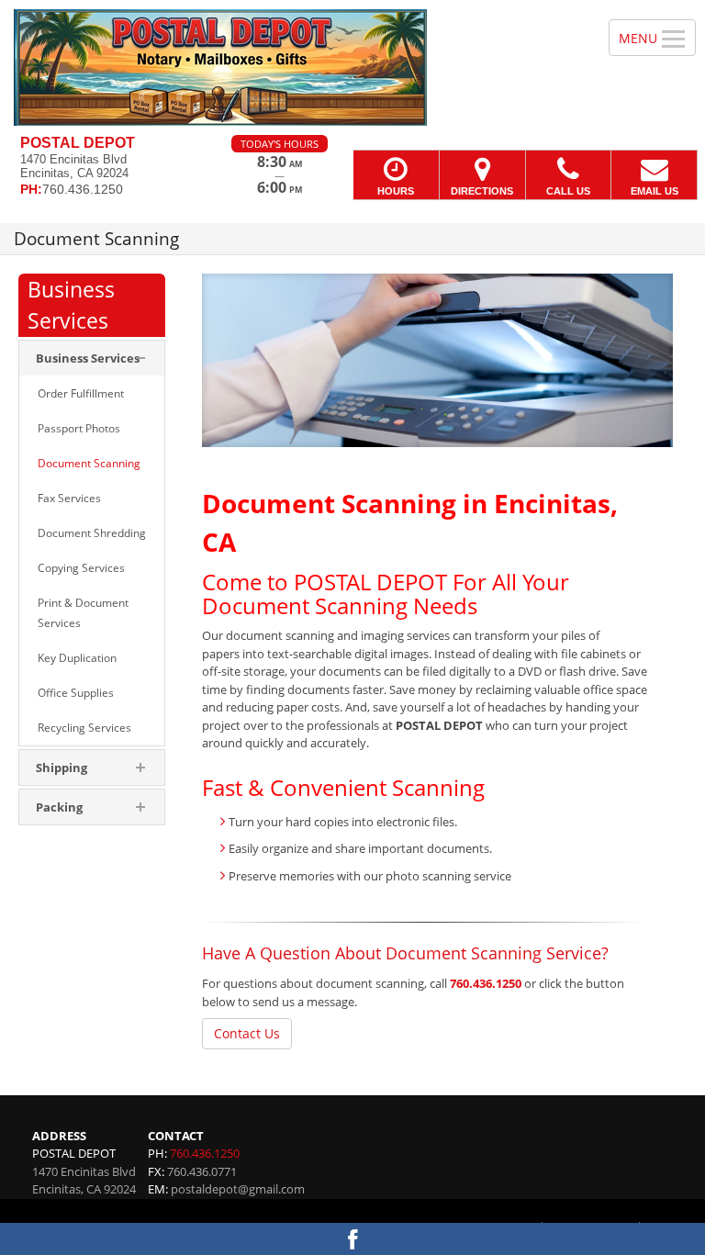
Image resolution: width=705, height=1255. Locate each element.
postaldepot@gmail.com (238, 1189)
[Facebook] (352, 1239)
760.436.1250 (485, 983)
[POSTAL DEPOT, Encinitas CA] (352, 67)
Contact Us (247, 1033)
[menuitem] (91, 358)
